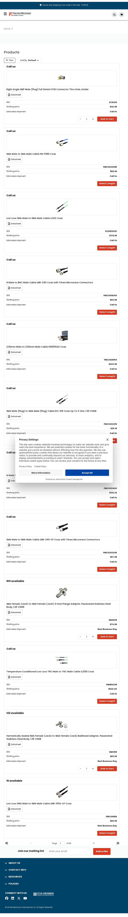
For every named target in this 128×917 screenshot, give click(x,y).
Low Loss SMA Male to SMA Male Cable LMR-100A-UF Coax (38, 803)
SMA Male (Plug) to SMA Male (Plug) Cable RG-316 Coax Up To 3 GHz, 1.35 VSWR (51, 411)
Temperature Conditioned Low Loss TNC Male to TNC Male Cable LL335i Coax (50, 671)
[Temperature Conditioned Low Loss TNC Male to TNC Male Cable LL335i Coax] (62, 656)
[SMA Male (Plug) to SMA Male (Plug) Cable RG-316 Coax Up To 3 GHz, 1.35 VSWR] (62, 395)
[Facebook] (6, 898)
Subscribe (102, 851)
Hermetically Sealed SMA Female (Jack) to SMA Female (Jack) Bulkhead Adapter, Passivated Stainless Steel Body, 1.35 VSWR (59, 737)
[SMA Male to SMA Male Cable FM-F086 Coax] (62, 138)
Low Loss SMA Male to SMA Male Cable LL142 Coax (34, 218)
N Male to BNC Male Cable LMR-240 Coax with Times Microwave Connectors (49, 282)
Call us (10, 66)
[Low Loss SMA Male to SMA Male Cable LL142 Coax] (62, 202)
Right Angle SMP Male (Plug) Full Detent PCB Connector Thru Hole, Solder (47, 89)
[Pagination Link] (6, 843)
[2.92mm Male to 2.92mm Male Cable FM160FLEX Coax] (62, 331)
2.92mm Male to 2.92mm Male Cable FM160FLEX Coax (36, 346)
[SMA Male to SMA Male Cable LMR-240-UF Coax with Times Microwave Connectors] (62, 524)
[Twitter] (18, 898)
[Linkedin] (12, 898)
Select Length (107, 183)
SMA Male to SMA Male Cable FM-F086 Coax (31, 153)
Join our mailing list (31, 851)
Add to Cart (107, 119)
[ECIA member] (43, 894)
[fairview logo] (20, 14)
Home (7, 28)
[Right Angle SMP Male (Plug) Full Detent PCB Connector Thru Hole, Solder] (62, 73)
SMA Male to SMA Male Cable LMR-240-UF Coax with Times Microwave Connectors (53, 539)
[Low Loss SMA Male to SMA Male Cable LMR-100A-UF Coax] (62, 788)
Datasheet (16, 94)
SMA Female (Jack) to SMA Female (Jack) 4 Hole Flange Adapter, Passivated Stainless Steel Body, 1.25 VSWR (58, 605)
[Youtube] (25, 898)
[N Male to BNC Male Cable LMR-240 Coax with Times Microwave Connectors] (62, 266)
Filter (11, 60)
